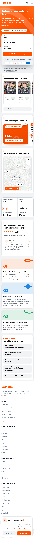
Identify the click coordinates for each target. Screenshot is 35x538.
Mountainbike (6, 468)
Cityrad (3, 472)
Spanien (4, 510)
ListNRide (7, 387)
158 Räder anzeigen (19, 54)
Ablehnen (9, 533)
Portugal (4, 507)
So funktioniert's (6, 408)
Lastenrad (4, 475)
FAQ (2, 421)
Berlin (3, 430)
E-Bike (3, 462)
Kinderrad (4, 478)
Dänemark (5, 487)
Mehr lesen (4, 25)
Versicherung (6, 414)
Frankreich (5, 493)
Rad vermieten (6, 411)
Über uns (4, 405)
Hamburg (4, 436)
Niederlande (5, 500)
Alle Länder (5, 513)
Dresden (4, 446)
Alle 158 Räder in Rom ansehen (17, 109)
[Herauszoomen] (28, 163)
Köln (2, 440)
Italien (3, 497)
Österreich (5, 503)
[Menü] (32, 2)
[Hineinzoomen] (28, 159)
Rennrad (4, 465)
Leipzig (3, 443)
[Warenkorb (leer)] (27, 3)
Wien (3, 453)
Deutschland (5, 490)
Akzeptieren (24, 533)
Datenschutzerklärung (21, 529)
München (4, 433)
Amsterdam (5, 449)
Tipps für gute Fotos (8, 418)
